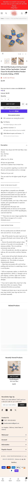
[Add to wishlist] (23, 104)
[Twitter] (15, 410)
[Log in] (22, 13)
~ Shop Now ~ (14, 8)
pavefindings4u (14, 379)
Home (2, 18)
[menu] (2, 13)
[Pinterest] (11, 410)
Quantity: (3, 96)
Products (7, 18)
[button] (22, 54)
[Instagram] (6, 410)
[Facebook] (2, 410)
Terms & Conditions (14, 107)
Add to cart (10, 104)
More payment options (14, 115)
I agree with (6, 108)
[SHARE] (26, 104)
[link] (14, 347)
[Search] (6, 13)
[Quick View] (19, 365)
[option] (14, 38)
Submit (22, 405)
